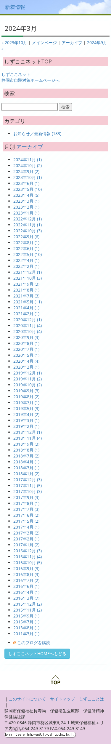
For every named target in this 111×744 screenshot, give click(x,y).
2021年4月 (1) (26, 308)
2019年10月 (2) (27, 385)
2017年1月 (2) (26, 545)
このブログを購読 (33, 642)
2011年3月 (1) (26, 633)
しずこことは (91, 699)
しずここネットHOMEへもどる (37, 653)
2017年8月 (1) (26, 503)
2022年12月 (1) (27, 219)
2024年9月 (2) (26, 171)
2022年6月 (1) (26, 248)
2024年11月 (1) (27, 159)
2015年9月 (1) (26, 616)
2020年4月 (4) (26, 361)
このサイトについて (27, 699)
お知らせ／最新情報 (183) (37, 133)
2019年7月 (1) (26, 402)
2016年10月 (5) (27, 562)
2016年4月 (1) (26, 592)
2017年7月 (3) (26, 509)
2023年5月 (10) (27, 189)
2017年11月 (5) (27, 485)
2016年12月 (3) (27, 550)
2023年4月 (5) (26, 195)
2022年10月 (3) (27, 230)
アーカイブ (72, 42)
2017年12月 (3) (27, 479)
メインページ (44, 42)
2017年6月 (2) (26, 515)
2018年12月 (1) (27, 432)
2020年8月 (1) (26, 343)
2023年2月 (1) (26, 207)
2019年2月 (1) (26, 426)
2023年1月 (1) (26, 213)
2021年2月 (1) (26, 313)
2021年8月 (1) (26, 290)
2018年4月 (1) (26, 462)
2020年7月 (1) (26, 349)
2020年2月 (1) (26, 367)
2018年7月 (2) (26, 456)
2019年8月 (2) (26, 396)
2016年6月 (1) (26, 586)
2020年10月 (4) (27, 331)
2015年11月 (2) (27, 610)
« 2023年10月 (14, 42)
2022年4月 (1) (26, 260)
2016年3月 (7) (26, 598)
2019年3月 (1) (26, 420)
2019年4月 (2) (26, 414)
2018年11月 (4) (27, 438)
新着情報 (15, 7)
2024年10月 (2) (27, 165)
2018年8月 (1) (26, 450)
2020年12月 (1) (27, 319)
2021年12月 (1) (27, 272)
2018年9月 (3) (26, 444)
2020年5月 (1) (26, 355)
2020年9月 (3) (26, 337)
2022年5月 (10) (27, 254)
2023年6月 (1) (26, 183)
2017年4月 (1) (26, 527)
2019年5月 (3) (26, 408)
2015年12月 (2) (27, 604)
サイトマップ (62, 699)
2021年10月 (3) (27, 278)
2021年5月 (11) (27, 302)
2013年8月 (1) (26, 628)
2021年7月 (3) (26, 296)
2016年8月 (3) (26, 574)
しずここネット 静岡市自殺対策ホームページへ (30, 77)
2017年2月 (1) (26, 539)
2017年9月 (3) (26, 497)
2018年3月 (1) (26, 468)
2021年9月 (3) (26, 284)
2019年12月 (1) (27, 373)
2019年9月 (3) (26, 390)
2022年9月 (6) (26, 236)
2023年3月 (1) (26, 201)
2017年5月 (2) (26, 521)
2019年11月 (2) (27, 379)
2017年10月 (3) (27, 491)
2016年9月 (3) (26, 568)
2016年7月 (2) (26, 580)
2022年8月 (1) (26, 242)
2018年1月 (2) (26, 473)
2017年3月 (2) (26, 533)
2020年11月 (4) (27, 325)
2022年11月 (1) (27, 225)
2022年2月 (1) (26, 266)
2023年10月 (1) (27, 177)
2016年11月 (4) (27, 556)
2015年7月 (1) (26, 622)
